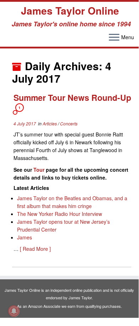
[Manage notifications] (14, 311)
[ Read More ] (35, 248)
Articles (50, 123)
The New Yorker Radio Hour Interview (59, 213)
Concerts (68, 123)
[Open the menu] (114, 37)
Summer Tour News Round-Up (72, 97)
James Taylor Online (70, 11)
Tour (38, 169)
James (24, 237)
